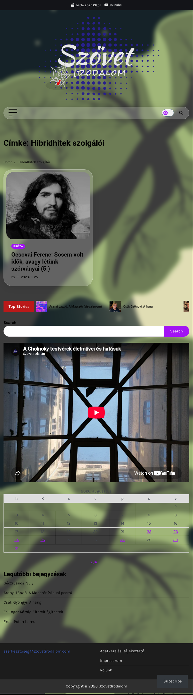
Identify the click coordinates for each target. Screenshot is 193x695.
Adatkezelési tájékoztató (122, 651)
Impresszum (111, 660)
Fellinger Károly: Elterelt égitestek (33, 612)
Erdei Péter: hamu (19, 621)
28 (122, 539)
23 (175, 531)
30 (175, 539)
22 (149, 531)
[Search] (180, 112)
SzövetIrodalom (113, 686)
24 (16, 539)
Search (10, 322)
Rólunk (106, 670)
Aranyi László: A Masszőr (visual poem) (38, 592)
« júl (94, 561)
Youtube (115, 5)
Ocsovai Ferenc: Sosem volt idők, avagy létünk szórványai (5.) (47, 261)
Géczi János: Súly (18, 583)
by (13, 277)
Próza (18, 246)
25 (42, 539)
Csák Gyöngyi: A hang (22, 602)
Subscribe (172, 681)
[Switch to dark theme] (168, 113)
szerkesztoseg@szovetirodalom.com (37, 651)
